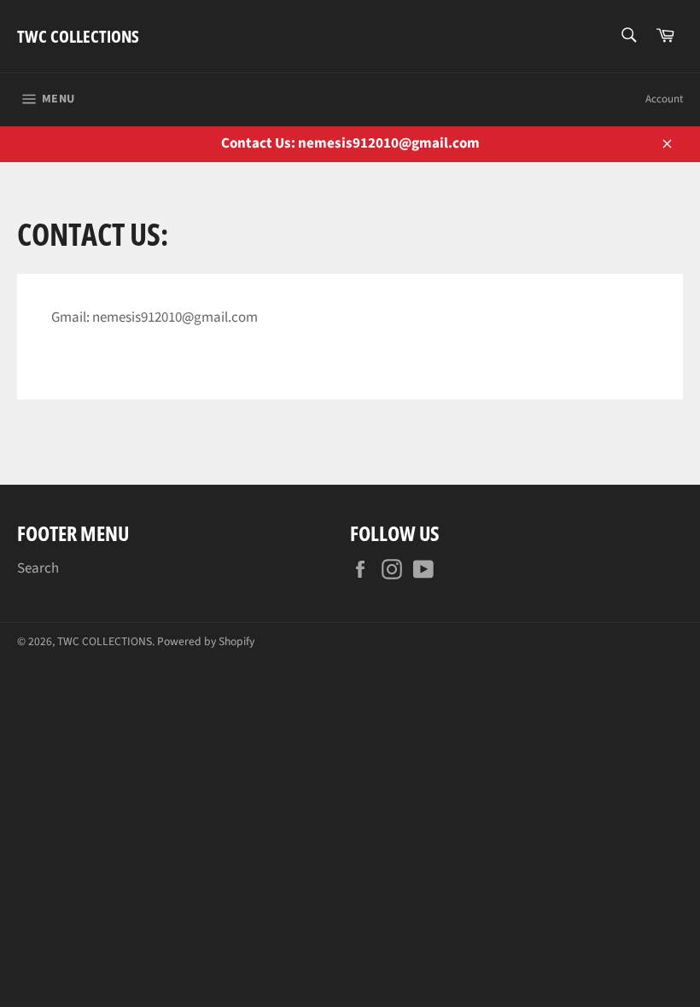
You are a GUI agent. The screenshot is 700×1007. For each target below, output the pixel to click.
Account (664, 99)
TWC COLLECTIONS (78, 36)
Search (38, 568)
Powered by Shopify (205, 641)
